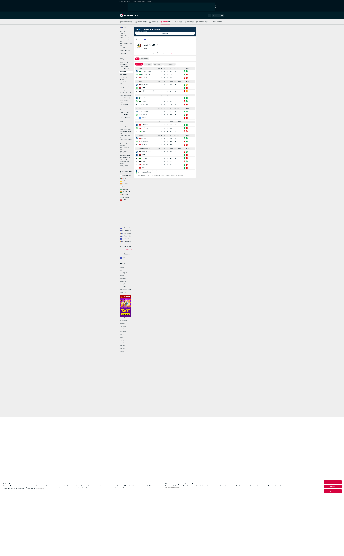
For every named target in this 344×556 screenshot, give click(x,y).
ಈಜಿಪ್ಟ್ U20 (144, 111)
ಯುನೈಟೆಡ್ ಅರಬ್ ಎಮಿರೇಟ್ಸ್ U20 (149, 91)
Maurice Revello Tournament (124, 108)
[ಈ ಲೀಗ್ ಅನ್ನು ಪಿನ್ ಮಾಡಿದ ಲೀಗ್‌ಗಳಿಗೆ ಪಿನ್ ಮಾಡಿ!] (157, 44)
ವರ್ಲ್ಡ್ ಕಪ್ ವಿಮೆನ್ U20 (125, 132)
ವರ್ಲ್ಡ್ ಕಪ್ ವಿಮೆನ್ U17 (125, 136)
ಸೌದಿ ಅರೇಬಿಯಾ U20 (146, 71)
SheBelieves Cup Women (124, 162)
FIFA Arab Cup (123, 74)
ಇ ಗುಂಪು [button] (140, 122)
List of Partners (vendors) (172, 487)
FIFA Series (123, 56)
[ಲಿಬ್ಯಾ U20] (140, 101)
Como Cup (123, 31)
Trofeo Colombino (125, 112)
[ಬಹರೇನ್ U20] (140, 128)
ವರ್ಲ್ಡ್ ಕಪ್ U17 (125, 50)
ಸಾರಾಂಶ (137, 53)
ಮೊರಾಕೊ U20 (144, 138)
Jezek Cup (122, 90)
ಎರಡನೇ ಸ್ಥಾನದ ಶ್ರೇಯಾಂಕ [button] (145, 148)
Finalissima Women (125, 155)
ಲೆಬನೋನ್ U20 (144, 104)
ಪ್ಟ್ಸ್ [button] (179, 68)
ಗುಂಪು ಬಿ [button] (140, 81)
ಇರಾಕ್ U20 (144, 77)
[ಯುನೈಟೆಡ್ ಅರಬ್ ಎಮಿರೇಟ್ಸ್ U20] (140, 91)
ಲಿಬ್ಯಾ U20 (144, 101)
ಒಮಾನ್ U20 (144, 114)
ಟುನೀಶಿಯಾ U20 (144, 125)
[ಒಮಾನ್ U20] (140, 115)
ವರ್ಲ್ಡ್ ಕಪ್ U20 (125, 48)
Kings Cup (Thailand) (125, 92)
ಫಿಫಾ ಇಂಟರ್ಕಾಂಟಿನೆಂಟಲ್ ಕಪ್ (126, 44)
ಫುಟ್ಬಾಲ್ (140, 39)
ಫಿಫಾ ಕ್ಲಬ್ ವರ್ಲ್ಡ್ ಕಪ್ (125, 40)
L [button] (167, 68)
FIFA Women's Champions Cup (124, 143)
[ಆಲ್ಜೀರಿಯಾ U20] (140, 98)
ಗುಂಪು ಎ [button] (140, 68)
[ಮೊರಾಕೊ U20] (140, 138)
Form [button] (187, 68)
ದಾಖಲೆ (176, 53)
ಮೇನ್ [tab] (137, 58)
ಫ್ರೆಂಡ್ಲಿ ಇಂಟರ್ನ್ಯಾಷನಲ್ (124, 59)
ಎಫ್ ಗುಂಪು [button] (141, 135)
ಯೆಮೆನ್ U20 (144, 88)
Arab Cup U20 (123, 71)
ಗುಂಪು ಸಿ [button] (140, 95)
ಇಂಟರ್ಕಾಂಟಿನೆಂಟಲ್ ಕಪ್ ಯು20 (126, 83)
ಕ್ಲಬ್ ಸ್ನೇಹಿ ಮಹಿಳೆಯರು (123, 152)
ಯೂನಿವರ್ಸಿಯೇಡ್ (124, 115)
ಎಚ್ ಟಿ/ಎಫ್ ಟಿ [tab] (158, 64)
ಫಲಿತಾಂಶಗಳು (151, 53)
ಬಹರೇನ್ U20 (144, 128)
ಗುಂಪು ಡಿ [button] (140, 108)
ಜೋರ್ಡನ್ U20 (144, 84)
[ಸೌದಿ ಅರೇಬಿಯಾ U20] (140, 71)
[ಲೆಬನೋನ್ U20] (140, 104)
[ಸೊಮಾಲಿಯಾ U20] (140, 118)
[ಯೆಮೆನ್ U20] (140, 88)
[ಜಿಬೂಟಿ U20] (140, 131)
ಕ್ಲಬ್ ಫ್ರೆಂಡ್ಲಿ (124, 62)
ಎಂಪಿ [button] (159, 68)
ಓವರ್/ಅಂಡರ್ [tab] (148, 64)
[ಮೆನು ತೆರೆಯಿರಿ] (222, 15)
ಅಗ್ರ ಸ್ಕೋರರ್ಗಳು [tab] (169, 64)
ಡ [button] (164, 68)
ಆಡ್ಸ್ (143, 53)
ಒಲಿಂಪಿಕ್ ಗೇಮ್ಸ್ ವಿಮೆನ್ (126, 139)
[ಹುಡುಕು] (209, 15)
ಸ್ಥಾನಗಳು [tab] (139, 64)
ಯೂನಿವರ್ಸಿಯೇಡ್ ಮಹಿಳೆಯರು (124, 166)
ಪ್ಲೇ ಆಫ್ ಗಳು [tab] (144, 58)
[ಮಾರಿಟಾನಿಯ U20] (140, 74)
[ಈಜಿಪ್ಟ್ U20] (140, 111)
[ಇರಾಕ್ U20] (140, 78)
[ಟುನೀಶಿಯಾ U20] (140, 125)
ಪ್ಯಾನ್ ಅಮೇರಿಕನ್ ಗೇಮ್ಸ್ (125, 101)
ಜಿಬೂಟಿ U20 (144, 131)
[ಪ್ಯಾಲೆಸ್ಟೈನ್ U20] (140, 141)
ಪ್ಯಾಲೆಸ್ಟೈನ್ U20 (146, 141)
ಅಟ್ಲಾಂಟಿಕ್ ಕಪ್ (124, 69)
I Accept (333, 482)
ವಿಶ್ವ (148, 39)
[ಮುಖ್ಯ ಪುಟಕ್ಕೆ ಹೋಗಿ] (132, 15)
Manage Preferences (332, 491)
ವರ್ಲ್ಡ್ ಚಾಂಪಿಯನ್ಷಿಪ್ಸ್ (124, 34)
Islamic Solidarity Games (124, 86)
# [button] (136, 68)
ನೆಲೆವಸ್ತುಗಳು (160, 53)
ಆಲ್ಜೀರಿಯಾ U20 (145, 98)
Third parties (40, 488)
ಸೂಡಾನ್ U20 (144, 145)
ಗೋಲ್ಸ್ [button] (171, 68)
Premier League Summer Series (124, 105)
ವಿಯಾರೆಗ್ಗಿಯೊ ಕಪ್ (125, 117)
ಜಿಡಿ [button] (175, 68)
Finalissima (123, 53)
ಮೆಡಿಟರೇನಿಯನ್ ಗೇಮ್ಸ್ (126, 98)
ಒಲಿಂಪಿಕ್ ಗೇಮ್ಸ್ (124, 37)
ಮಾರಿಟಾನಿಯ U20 (145, 74)
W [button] (161, 68)
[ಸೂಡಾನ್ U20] (140, 145)
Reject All (332, 486)
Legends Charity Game (126, 127)
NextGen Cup (123, 77)
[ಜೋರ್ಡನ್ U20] (140, 85)
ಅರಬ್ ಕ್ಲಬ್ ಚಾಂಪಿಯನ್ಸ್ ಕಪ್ (124, 65)
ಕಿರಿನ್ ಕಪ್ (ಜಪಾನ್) (125, 95)
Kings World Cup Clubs (126, 124)
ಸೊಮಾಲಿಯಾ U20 (144, 118)
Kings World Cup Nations (124, 120)
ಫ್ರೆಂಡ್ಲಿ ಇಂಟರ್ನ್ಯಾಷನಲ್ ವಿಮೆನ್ (124, 147)
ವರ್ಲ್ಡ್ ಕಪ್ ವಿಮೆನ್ (125, 129)
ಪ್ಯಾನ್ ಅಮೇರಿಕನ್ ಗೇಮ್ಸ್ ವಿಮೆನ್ (125, 158)
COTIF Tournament (125, 80)
